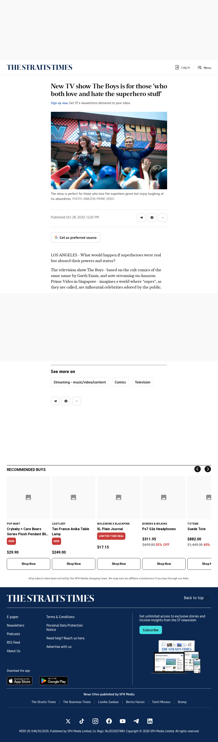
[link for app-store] (20, 680)
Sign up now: (59, 103)
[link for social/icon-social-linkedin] (149, 721)
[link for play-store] (54, 680)
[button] (182, 67)
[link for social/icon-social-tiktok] (81, 721)
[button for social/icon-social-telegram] (141, 217)
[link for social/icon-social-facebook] (109, 721)
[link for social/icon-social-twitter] (68, 721)
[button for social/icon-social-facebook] (152, 217)
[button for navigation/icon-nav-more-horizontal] (162, 217)
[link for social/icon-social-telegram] (136, 721)
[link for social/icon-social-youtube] (122, 721)
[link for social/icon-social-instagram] (95, 721)
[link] (39, 67)
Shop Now (29, 563)
